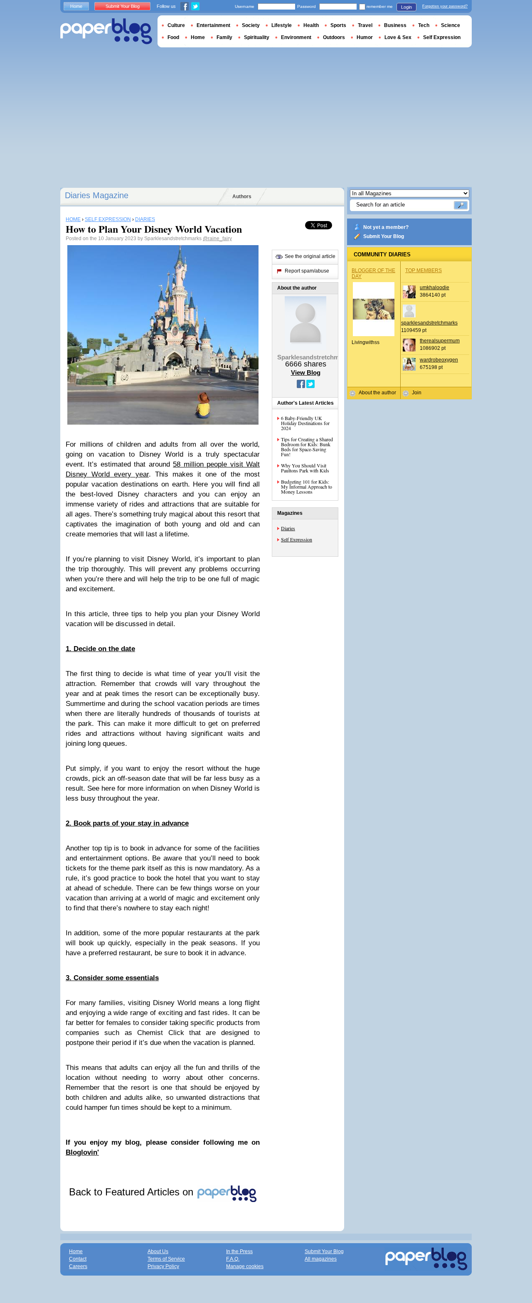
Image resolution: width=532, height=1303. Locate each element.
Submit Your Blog (383, 236)
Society (251, 25)
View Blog (305, 372)
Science (450, 25)
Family (224, 37)
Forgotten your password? (445, 6)
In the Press (239, 1251)
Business (395, 25)
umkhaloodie (434, 287)
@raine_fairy (217, 238)
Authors (241, 196)
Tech (423, 25)
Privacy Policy (163, 1266)
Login (406, 7)
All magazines (321, 1259)
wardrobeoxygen (439, 360)
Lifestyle (281, 25)
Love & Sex (397, 37)
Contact (77, 1259)
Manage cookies (245, 1266)
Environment (296, 37)
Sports (338, 25)
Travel (365, 25)
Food (173, 37)
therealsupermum (440, 341)
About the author (377, 393)
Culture (176, 25)
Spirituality (256, 37)
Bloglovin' (82, 1152)
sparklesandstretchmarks (429, 323)
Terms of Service (166, 1259)
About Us (158, 1251)
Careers (78, 1266)
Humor (365, 37)
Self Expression (296, 539)
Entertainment (213, 25)
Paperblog (106, 31)
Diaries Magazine (96, 195)
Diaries (288, 528)
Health (311, 25)
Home (76, 6)
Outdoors (334, 37)
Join (416, 393)
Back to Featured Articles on (132, 1191)
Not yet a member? (386, 227)
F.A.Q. (232, 1259)
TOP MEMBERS (423, 270)
